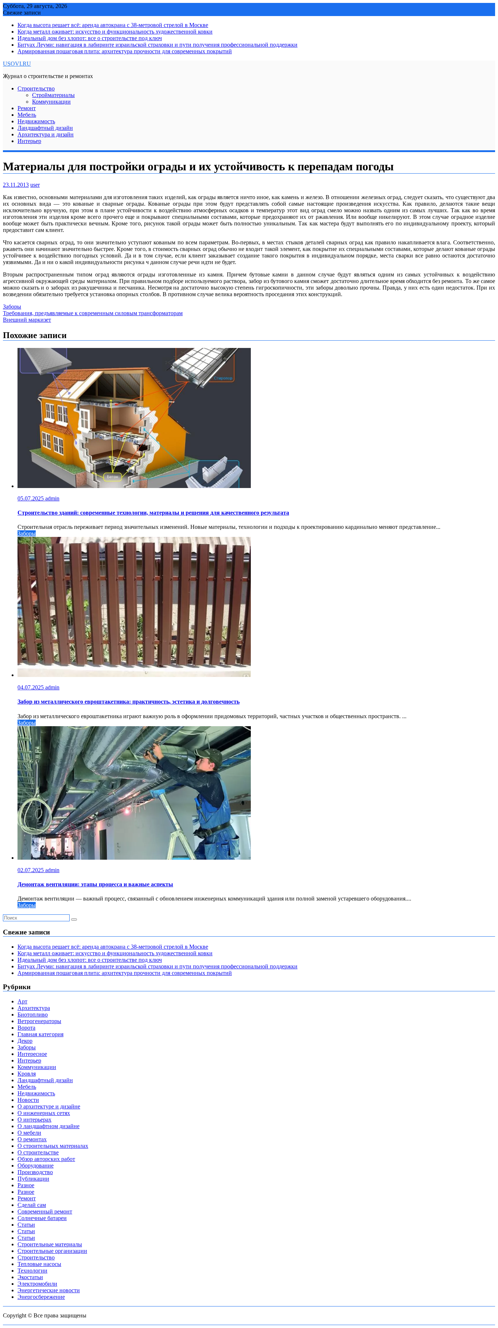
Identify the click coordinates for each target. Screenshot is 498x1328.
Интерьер (29, 141)
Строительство (36, 88)
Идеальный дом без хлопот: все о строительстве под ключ (89, 38)
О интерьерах (34, 1119)
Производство (35, 1172)
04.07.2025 (31, 687)
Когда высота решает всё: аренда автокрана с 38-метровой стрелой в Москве (112, 25)
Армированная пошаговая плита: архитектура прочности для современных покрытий (124, 51)
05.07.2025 (31, 498)
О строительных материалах (52, 1146)
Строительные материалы (49, 1244)
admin (52, 498)
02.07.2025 (31, 870)
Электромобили (37, 1284)
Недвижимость (36, 121)
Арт (22, 1001)
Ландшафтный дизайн (45, 128)
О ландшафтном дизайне (48, 1126)
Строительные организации (52, 1251)
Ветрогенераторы (39, 1021)
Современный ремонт (44, 1211)
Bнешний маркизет (27, 320)
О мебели (29, 1133)
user (35, 185)
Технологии (32, 1270)
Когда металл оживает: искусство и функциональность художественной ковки (115, 31)
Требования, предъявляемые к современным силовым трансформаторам (93, 313)
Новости (28, 1100)
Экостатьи (30, 1277)
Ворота (26, 1028)
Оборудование (35, 1165)
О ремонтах (32, 1139)
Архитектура (33, 1008)
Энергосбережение (41, 1297)
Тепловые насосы (39, 1264)
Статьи (26, 1224)
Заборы (12, 306)
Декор (24, 1041)
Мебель (26, 115)
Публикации (33, 1179)
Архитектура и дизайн (45, 134)
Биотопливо (32, 1014)
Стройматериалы (53, 95)
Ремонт (26, 108)
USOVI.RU (17, 64)
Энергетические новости (48, 1290)
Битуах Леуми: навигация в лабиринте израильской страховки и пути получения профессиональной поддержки (157, 45)
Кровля (26, 1073)
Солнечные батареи (42, 1218)
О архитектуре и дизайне (48, 1106)
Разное (25, 1185)
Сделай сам (31, 1205)
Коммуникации (51, 101)
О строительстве (38, 1152)
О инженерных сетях (43, 1113)
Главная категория (40, 1034)
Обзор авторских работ (46, 1159)
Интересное (32, 1054)
